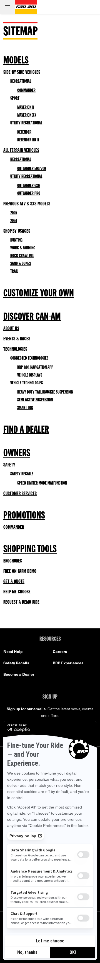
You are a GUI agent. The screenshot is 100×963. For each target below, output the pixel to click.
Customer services (20, 493)
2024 (13, 221)
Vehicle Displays (29, 375)
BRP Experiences (68, 663)
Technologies (15, 349)
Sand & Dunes (20, 264)
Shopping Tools (30, 550)
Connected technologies (29, 358)
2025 (13, 213)
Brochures (12, 561)
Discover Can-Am (32, 317)
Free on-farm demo (19, 571)
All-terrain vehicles (21, 150)
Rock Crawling (22, 256)
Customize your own (38, 294)
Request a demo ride (21, 602)
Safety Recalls (21, 474)
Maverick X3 (26, 115)
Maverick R (25, 107)
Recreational (20, 81)
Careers (60, 651)
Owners (16, 454)
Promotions (24, 516)
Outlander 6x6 (28, 186)
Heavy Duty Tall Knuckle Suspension (45, 392)
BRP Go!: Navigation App (35, 367)
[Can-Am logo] (26, 7)
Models (16, 61)
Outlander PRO (28, 193)
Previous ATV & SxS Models (26, 204)
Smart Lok (25, 408)
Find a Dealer (26, 430)
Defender (24, 132)
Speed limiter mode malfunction (42, 483)
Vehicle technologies (26, 383)
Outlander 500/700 (31, 169)
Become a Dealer (18, 674)
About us (11, 328)
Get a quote (13, 581)
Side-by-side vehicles (21, 72)
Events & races (16, 339)
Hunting (16, 240)
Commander (26, 91)
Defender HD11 (28, 140)
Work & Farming (22, 248)
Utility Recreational (26, 123)
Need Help (12, 651)
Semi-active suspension (35, 400)
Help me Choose (17, 591)
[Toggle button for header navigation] (7, 7)
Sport (14, 98)
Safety (9, 465)
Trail (14, 271)
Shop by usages (16, 231)
